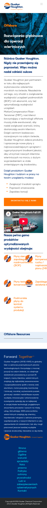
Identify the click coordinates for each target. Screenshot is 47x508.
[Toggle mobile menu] (41, 4)
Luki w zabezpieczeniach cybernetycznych (22, 484)
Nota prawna (22, 466)
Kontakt (22, 490)
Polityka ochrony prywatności (22, 474)
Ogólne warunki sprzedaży (22, 458)
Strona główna (22, 449)
